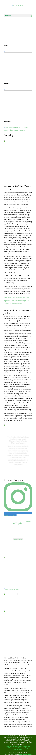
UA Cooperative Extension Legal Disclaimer (18, 748)
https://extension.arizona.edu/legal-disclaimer (18, 297)
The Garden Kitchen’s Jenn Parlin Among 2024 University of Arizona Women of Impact (18, 440)
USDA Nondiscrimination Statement (18, 746)
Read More (18, 470)
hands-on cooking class (22, 522)
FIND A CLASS (18, 539)
